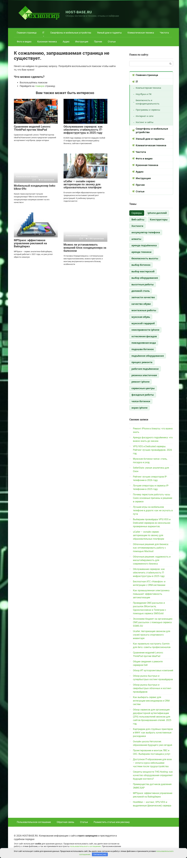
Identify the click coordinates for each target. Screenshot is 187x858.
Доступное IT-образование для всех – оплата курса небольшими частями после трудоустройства (152, 763)
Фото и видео (24, 41)
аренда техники (141, 252)
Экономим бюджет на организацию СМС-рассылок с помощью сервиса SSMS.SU (152, 622)
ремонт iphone (140, 381)
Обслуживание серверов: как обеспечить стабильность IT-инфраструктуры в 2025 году (83, 129)
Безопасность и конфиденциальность (147, 102)
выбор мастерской (143, 271)
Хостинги (137, 226)
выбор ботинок (140, 264)
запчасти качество (143, 297)
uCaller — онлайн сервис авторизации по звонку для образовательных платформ (82, 184)
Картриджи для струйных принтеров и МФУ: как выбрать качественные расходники (153, 732)
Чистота (164, 32)
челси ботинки (140, 401)
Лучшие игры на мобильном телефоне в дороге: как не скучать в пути (153, 510)
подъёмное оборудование (147, 355)
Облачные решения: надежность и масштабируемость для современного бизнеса (151, 560)
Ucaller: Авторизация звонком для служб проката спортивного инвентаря (151, 635)
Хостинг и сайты (144, 122)
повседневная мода (143, 342)
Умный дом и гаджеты (109, 32)
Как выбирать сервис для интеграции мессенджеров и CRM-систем (151, 701)
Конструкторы (159, 219)
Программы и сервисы (148, 109)
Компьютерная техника (148, 87)
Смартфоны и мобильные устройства (70, 32)
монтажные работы (143, 310)
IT (43, 32)
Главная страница (27, 32)
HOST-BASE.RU (79, 12)
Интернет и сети (144, 116)
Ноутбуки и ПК (143, 94)
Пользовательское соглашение (34, 822)
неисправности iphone (145, 329)
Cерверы (136, 213)
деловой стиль (140, 290)
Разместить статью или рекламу (112, 822)
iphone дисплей (157, 213)
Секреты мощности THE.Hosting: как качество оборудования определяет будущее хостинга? (153, 775)
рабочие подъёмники (145, 368)
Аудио (66, 41)
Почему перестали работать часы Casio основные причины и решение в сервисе (152, 498)
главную (39, 86)
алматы (136, 239)
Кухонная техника (47, 41)
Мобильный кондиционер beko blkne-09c (34, 187)
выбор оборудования (144, 277)
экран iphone (139, 407)
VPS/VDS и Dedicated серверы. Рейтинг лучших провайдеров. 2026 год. (152, 450)
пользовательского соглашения (85, 846)
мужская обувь (140, 317)
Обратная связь (65, 822)
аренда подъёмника (144, 245)
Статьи (112, 41)
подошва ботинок (142, 349)
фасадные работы (142, 394)
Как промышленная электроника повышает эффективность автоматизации (151, 594)
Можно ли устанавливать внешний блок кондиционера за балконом (85, 247)
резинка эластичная (144, 375)
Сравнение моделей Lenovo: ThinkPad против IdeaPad (32, 128)
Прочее (98, 41)
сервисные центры (143, 388)
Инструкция (81, 41)
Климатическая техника (141, 32)
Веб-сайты (137, 219)
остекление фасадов (144, 336)
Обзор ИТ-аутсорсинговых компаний (153, 670)
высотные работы (142, 284)
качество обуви (141, 303)
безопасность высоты (144, 258)
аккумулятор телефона (145, 232)
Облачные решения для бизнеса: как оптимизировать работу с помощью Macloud (151, 548)
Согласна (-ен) (100, 854)
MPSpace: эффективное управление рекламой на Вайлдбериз (30, 243)
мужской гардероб (143, 323)
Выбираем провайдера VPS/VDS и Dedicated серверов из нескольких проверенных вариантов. (151, 523)
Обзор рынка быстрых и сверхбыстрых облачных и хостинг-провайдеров (152, 688)
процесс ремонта (141, 362)
